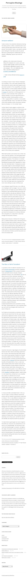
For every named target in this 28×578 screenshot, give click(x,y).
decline (7, 269)
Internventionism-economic (8, 442)
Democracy (7, 441)
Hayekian (7, 372)
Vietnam (12, 360)
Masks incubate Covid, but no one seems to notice (12, 552)
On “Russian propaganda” (7, 555)
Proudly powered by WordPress (8, 575)
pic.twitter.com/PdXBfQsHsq (9, 71)
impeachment (8, 271)
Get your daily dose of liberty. (8, 517)
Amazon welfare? (7, 41)
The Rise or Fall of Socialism (11, 264)
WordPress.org (5, 540)
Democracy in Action (6, 557)
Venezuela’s (12, 269)
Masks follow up (5, 550)
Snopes (4, 92)
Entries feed (4, 537)
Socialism (16, 442)
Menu (14, 12)
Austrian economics (16, 239)
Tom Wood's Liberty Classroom (11, 505)
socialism (7, 444)
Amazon (20, 241)
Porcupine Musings (14, 3)
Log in (3, 535)
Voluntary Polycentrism (7, 488)
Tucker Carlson (9, 243)
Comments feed (5, 538)
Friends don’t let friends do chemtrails (10, 549)
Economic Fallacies (9, 241)
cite (21, 274)
